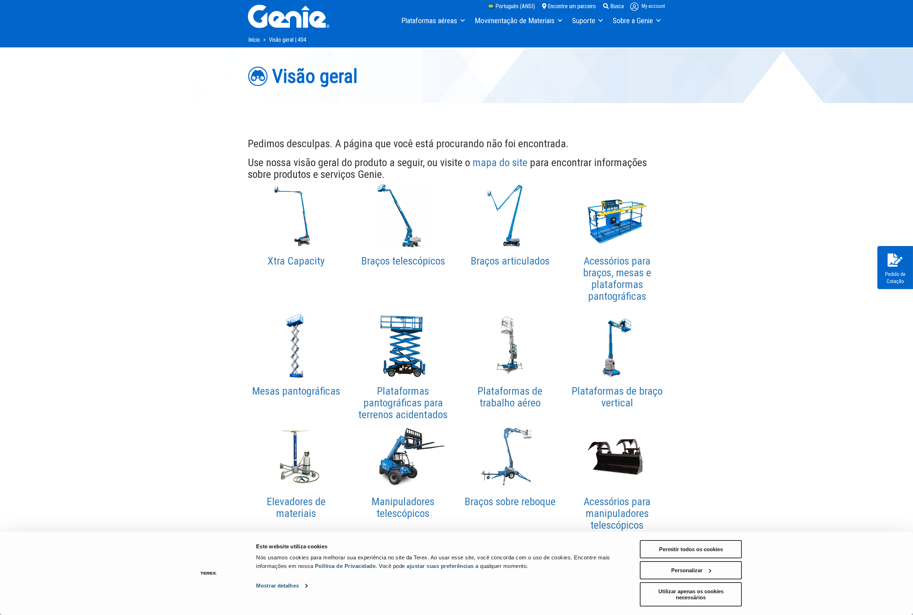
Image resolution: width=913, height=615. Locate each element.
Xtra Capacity (296, 261)
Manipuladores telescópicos (403, 507)
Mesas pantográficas (296, 391)
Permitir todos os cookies (691, 549)
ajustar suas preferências (440, 566)
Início (254, 39)
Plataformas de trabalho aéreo (510, 397)
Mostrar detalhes (277, 586)
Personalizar (687, 570)
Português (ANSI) (514, 6)
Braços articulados (510, 261)
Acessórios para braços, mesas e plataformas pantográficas (617, 278)
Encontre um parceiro (571, 6)
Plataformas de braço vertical (617, 397)
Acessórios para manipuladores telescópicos (617, 513)
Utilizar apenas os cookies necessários (691, 594)
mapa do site (500, 162)
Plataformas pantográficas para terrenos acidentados (403, 403)
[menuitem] (432, 21)
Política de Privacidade (345, 566)
